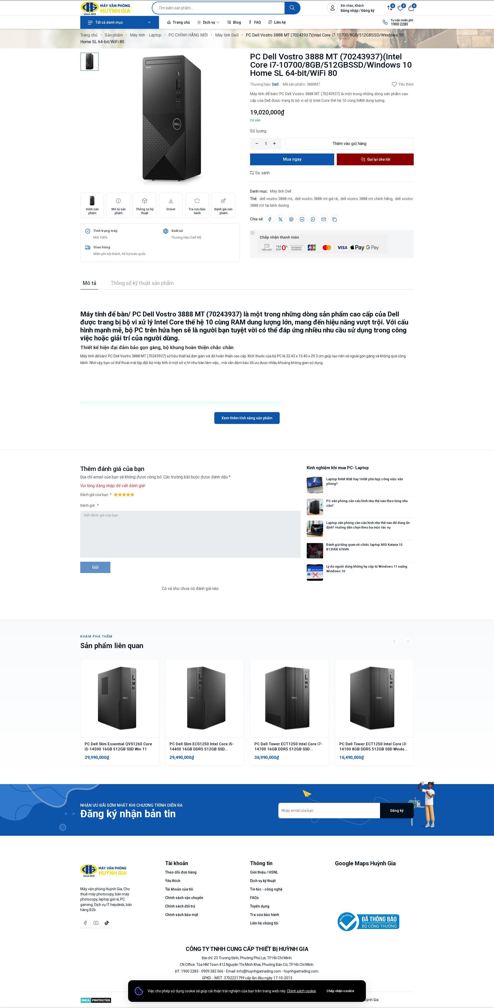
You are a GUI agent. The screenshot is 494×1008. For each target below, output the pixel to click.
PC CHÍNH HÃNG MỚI (188, 35)
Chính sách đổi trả (180, 906)
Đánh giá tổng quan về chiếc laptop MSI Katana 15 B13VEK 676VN (364, 547)
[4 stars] (128, 494)
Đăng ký (396, 811)
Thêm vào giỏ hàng (349, 143)
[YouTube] (96, 923)
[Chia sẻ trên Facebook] (269, 219)
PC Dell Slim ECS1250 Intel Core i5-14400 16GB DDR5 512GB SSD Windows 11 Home (202, 749)
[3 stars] (124, 494)
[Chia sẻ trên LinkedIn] (302, 219)
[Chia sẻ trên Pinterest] (291, 219)
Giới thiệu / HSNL (264, 872)
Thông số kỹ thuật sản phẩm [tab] (142, 283)
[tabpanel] (247, 357)
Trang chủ (181, 22)
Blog (236, 22)
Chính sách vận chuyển (184, 898)
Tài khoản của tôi (179, 889)
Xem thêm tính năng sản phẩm (247, 418)
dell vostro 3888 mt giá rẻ (316, 198)
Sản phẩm (114, 35)
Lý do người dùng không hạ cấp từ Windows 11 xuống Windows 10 (366, 569)
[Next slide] (408, 641)
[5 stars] (132, 494)
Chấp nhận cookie (340, 991)
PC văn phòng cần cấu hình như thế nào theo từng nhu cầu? (367, 503)
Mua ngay (292, 159)
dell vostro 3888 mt (276, 198)
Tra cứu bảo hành (264, 915)
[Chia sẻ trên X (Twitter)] (280, 219)
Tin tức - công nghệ (266, 889)
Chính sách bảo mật (181, 915)
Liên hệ (279, 22)
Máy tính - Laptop (145, 35)
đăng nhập (105, 485)
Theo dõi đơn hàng (181, 872)
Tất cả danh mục (109, 22)
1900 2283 (399, 24)
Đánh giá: (88, 505)
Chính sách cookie (301, 991)
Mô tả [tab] (89, 283)
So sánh (262, 172)
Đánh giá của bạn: (94, 495)
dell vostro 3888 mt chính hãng (366, 198)
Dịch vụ (209, 22)
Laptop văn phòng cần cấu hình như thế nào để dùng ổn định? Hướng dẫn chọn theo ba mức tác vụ (368, 525)
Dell (275, 84)
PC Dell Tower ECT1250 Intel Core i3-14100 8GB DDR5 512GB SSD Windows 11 (374, 749)
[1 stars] (116, 494)
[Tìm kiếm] (292, 8)
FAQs (254, 898)
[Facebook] (85, 923)
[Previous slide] (394, 641)
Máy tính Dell (227, 35)
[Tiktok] (107, 923)
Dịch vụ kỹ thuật (263, 881)
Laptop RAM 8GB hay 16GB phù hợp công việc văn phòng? (364, 481)
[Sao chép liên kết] (334, 219)
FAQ (257, 22)
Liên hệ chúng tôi (264, 923)
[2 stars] (120, 494)
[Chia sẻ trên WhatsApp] (312, 219)
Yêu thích (406, 84)
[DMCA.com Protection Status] (95, 1000)
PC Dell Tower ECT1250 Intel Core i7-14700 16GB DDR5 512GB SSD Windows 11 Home (288, 749)
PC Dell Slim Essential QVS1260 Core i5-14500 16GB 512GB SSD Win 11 (118, 746)
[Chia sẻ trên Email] (323, 219)
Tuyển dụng (259, 906)
